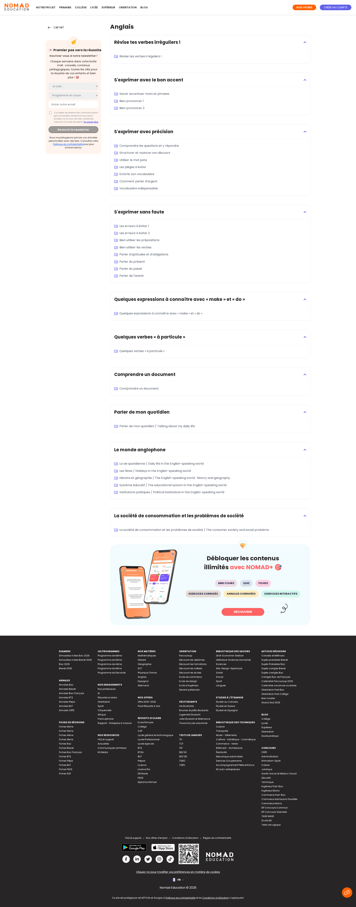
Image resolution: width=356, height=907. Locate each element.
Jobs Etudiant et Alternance (194, 718)
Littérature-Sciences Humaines (233, 659)
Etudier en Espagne (227, 710)
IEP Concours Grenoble (274, 812)
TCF (181, 743)
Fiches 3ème (66, 739)
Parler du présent (132, 261)
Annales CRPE (66, 710)
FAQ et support (106, 739)
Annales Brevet (67, 689)
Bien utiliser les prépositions (139, 240)
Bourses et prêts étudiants (193, 710)
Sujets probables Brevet (274, 659)
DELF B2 (183, 756)
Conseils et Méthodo (272, 655)
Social (219, 676)
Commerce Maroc (271, 803)
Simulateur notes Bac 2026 (74, 655)
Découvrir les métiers (190, 668)
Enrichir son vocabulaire (136, 174)
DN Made (143, 773)
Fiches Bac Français (70, 752)
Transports (222, 730)
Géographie (144, 664)
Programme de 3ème (110, 668)
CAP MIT (59, 27)
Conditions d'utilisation (185, 837)
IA (99, 693)
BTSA (141, 752)
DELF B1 (183, 752)
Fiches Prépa (66, 760)
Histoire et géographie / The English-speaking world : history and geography (174, 478)
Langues (221, 685)
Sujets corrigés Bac (272, 672)
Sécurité (266, 777)
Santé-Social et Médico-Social (279, 773)
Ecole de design (188, 681)
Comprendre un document (139, 388)
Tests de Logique (271, 824)
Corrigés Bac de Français (275, 676)
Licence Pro (144, 769)
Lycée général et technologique (155, 735)
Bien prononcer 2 (131, 108)
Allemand (143, 685)
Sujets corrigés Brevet (273, 668)
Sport (101, 706)
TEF (181, 748)
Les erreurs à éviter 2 (134, 233)
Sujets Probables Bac (273, 664)
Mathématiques (147, 655)
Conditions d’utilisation (215, 897)
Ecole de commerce (190, 676)
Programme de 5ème (110, 659)
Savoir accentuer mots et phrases (144, 94)
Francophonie (105, 718)
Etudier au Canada (227, 701)
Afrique (102, 714)
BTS (140, 748)
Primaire (65, 7)
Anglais (142, 676)
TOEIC (182, 760)
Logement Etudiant (189, 714)
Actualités (103, 743)
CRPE (264, 752)
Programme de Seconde (112, 672)
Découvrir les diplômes (192, 659)
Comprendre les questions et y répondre (149, 146)
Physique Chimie (147, 672)
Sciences (221, 664)
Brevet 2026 (65, 668)
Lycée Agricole (146, 743)
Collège (81, 7)
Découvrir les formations (193, 664)
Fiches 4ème (66, 735)
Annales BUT (66, 706)
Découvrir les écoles (190, 672)
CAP (140, 730)
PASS (140, 777)
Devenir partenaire (189, 689)
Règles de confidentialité (217, 837)
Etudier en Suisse (225, 706)
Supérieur (108, 7)
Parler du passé (130, 269)
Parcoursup (185, 655)
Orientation (128, 7)
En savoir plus (91, 121)
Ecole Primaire (145, 722)
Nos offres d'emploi (156, 837)
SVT (140, 668)
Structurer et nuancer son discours (144, 153)
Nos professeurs (107, 689)
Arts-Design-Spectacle (229, 668)
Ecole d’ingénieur (188, 685)
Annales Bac (66, 684)
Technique (267, 782)
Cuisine (220, 726)
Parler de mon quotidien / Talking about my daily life (157, 426)
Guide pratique (269, 735)
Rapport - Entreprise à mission (115, 723)
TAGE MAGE (267, 816)
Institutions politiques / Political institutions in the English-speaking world (171, 492)
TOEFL (182, 765)
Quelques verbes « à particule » (141, 351)
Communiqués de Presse (112, 748)
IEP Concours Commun (274, 807)
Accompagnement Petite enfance (235, 765)
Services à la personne (229, 760)
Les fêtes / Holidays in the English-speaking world (155, 471)
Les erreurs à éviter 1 (134, 226)
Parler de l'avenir (131, 276)
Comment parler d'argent (138, 181)
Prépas (141, 760)
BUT (140, 756)
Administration (269, 756)
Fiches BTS (65, 756)
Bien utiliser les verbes (135, 247)
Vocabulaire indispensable (138, 188)
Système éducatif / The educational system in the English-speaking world (172, 485)
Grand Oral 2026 (270, 702)
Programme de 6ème (110, 655)
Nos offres (304, 7)
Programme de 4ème (110, 664)
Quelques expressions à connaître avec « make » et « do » (160, 313)
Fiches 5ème (66, 730)
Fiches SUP (65, 773)
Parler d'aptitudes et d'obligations (143, 254)
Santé (219, 672)
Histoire (142, 659)
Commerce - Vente (227, 743)
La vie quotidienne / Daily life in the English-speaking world (161, 463)
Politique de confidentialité (68, 144)
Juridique (266, 769)
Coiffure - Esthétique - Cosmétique (236, 739)
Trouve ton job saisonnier (193, 723)
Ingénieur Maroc (270, 790)
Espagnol (143, 681)
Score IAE (266, 820)
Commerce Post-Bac (273, 794)
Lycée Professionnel (148, 739)
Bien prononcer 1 (131, 101)
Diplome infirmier (147, 782)
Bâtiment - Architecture (229, 748)
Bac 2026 (64, 664)
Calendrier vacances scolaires (278, 685)
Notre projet (45, 7)
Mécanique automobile (229, 756)
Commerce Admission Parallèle (279, 799)
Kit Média (103, 752)
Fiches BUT (65, 765)
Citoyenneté (104, 710)
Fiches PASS (65, 769)
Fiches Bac (65, 743)
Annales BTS (66, 697)
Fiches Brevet (66, 748)
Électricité (221, 752)
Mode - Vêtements (226, 735)
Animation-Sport (271, 760)
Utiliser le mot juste (133, 160)
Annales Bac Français (71, 693)
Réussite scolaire (107, 697)
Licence (142, 765)
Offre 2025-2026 (147, 701)
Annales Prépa (67, 701)
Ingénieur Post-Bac (272, 786)
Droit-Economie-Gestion (230, 655)
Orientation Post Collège (274, 694)
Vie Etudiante (186, 706)
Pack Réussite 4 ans (149, 706)
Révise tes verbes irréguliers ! (140, 56)
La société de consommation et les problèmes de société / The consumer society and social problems (194, 530)
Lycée (94, 7)
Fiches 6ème (66, 726)
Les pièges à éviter (132, 167)
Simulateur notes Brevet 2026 (75, 659)
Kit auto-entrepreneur (228, 769)
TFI (180, 739)
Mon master (268, 698)
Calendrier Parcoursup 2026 (277, 681)
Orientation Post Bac (272, 689)
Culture (265, 765)
